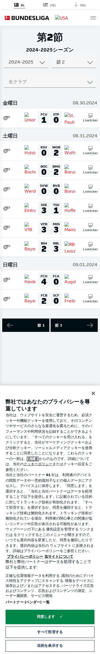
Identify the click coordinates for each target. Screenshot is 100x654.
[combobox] (26, 62)
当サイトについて (58, 557)
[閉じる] (93, 393)
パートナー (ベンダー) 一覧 (28, 602)
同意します (46, 617)
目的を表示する (50, 646)
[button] (93, 17)
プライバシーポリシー (25, 557)
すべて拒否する (50, 632)
